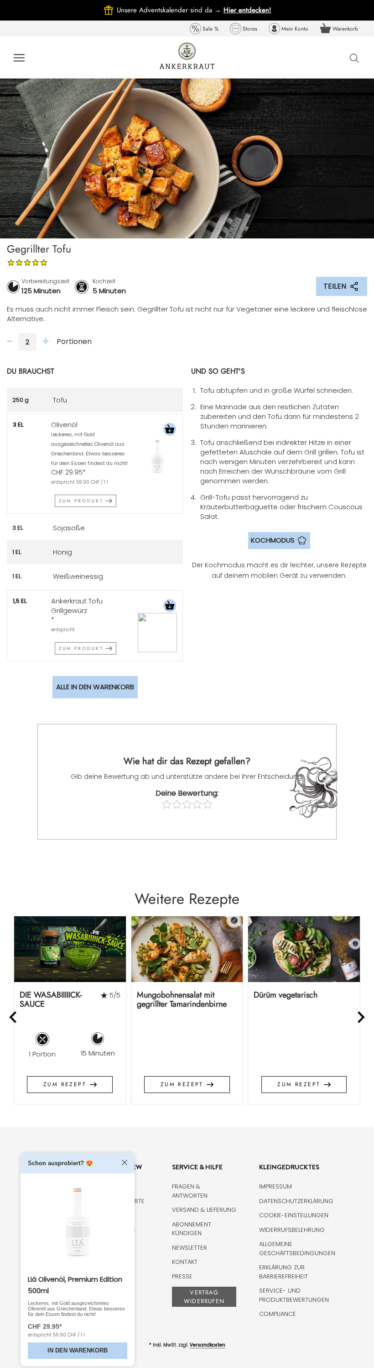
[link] (204, 28)
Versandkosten (207, 1345)
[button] (169, 430)
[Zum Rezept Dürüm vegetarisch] (304, 949)
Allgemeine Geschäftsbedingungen (297, 1248)
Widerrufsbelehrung (292, 1229)
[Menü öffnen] (19, 57)
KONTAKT (184, 1261)
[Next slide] (360, 1017)
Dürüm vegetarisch (285, 995)
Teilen (334, 286)
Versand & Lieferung (204, 1209)
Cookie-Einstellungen (293, 1215)
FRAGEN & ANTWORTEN (190, 1191)
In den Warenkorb (77, 1350)
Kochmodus (273, 540)
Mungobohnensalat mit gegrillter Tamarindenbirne (182, 999)
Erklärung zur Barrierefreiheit (283, 1272)
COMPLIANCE (277, 1314)
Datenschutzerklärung (296, 1201)
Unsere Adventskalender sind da (170, 10)
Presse (182, 1276)
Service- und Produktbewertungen (294, 1295)
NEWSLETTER (189, 1247)
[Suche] (354, 58)
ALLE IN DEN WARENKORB (95, 687)
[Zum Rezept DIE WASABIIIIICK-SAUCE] (70, 949)
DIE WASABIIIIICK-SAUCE (51, 999)
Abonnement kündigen (191, 1229)
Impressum (275, 1186)
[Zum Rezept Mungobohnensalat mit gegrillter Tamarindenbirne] (187, 949)
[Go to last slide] (14, 1017)
